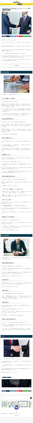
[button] (4, 36)
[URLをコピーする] (29, 36)
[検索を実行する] (31, 398)
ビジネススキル (4, 377)
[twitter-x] (16, 415)
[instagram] (17, 415)
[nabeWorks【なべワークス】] (16, 1)
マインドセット (9, 377)
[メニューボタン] (31, 1)
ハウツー (13, 377)
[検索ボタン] (1, 1)
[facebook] (15, 415)
